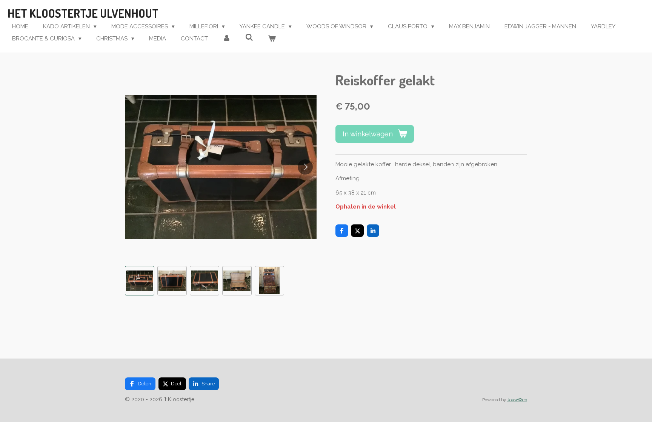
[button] (139, 280)
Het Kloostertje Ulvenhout (83, 13)
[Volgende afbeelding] (305, 167)
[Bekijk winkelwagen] (271, 38)
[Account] (226, 38)
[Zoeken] (249, 37)
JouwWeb (517, 399)
